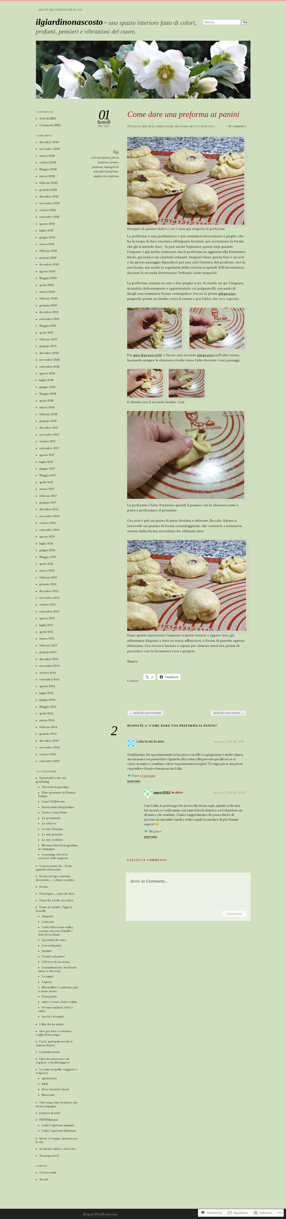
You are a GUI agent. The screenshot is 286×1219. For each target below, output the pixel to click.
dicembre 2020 (49, 264)
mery (145, 126)
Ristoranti (48, 1094)
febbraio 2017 (48, 495)
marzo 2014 (47, 720)
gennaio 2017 (47, 502)
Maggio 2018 (47, 393)
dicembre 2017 (48, 427)
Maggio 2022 (48, 169)
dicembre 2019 (49, 312)
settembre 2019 (49, 319)
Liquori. (47, 982)
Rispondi (133, 781)
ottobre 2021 (47, 210)
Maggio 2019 (47, 325)
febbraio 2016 (48, 577)
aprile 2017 (46, 482)
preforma (113, 176)
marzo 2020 (47, 291)
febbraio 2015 (48, 645)
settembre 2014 (49, 679)
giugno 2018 (47, 387)
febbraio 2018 (48, 414)
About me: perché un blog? (60, 9)
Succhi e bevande (53, 1016)
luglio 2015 (46, 625)
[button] (145, 382)
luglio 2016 (46, 543)
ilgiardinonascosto (69, 22)
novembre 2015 (49, 597)
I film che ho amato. (52, 1024)
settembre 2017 (49, 448)
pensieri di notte (50, 1113)
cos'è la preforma (100, 157)
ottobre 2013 (47, 754)
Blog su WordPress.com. (100, 1214)
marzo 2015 (47, 638)
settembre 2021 (49, 216)
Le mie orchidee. (53, 839)
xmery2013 (162, 792)
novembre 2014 (49, 665)
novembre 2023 (49, 148)
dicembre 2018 (49, 353)
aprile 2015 (46, 631)
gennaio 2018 (48, 421)
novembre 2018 (49, 359)
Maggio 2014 (47, 706)
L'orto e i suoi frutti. (55, 812)
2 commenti (237, 126)
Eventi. (43, 886)
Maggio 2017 (47, 475)
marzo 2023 (47, 155)
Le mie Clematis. (53, 829)
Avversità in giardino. (55, 787)
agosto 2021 (47, 223)
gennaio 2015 (48, 652)
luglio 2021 (46, 230)
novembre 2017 (49, 434)
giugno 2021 (47, 237)
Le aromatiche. (51, 818)
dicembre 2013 (49, 740)
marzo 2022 (47, 176)
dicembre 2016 (49, 509)
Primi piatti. (49, 996)
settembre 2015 (49, 611)
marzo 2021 (47, 244)
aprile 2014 (46, 713)
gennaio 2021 (48, 257)
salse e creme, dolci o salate (59, 1001)
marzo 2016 (47, 570)
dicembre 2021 (49, 196)
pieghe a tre (100, 176)
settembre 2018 (49, 366)
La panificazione (49, 1052)
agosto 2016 (47, 536)
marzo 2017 (46, 489)
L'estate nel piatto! (53, 956)
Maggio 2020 (48, 278)
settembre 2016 (49, 529)
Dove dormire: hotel (55, 1089)
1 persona (148, 775)
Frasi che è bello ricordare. (56, 900)
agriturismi (49, 1078)
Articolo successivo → (228, 713)
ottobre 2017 (47, 441)
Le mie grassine (52, 834)
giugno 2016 (47, 550)
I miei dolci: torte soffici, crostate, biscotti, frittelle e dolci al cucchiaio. (55, 931)
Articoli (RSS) (47, 118)
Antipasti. (48, 916)
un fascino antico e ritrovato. (57, 1148)
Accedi (43, 1179)
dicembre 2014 (49, 659)
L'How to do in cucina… (56, 961)
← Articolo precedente (145, 713)
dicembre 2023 (49, 142)
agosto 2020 (47, 271)
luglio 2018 (46, 380)
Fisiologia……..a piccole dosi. (57, 893)
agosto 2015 (47, 618)
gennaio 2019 (48, 346)
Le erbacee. (49, 823)
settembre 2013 (49, 761)
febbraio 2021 (48, 250)
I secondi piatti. (51, 945)
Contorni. (48, 921)
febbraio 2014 (48, 727)
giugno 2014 (47, 699)
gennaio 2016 (48, 584)
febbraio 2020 (48, 298)
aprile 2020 (46, 285)
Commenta (234, 914)
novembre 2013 (49, 747)
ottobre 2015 (47, 604)
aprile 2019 (46, 332)
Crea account (47, 1172)
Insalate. (47, 950)
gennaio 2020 (48, 305)
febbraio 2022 (48, 182)
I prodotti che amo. (54, 940)
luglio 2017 (46, 461)
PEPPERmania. (49, 1119)
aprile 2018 (46, 400)
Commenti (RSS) (50, 125)
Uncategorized (49, 1155)
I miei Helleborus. (53, 801)
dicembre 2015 (49, 591)
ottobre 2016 (47, 523)
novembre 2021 (49, 203)
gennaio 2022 (48, 189)
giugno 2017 (47, 468)
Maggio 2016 (47, 557)
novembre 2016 (49, 516)
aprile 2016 (46, 563)
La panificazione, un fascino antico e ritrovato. (183, 126)
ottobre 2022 (47, 162)
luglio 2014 (46, 693)
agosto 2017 (47, 455)
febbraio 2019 (48, 339)
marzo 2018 (47, 407)
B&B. (45, 1084)
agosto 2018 (47, 373)
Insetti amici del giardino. (58, 807)
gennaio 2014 (48, 733)
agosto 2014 (47, 686)
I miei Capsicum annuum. (58, 1125)
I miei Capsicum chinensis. (59, 1130)
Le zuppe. (48, 976)
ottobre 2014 (47, 672)
